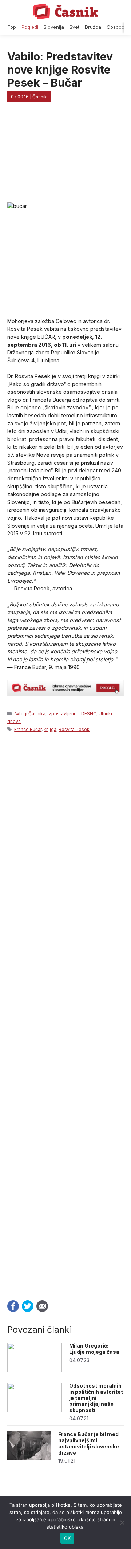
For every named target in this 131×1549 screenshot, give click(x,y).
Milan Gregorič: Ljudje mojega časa (94, 1348)
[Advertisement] (65, 1014)
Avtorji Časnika (29, 713)
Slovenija (54, 27)
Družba (93, 27)
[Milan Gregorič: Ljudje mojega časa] (34, 1370)
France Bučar (27, 729)
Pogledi (29, 27)
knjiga (50, 729)
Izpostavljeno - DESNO (72, 713)
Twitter (27, 1306)
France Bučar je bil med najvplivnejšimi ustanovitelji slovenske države (88, 1443)
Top (11, 27)
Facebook (13, 1306)
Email (42, 1306)
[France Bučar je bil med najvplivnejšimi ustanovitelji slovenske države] (29, 1458)
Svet (74, 27)
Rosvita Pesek (74, 729)
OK (67, 1538)
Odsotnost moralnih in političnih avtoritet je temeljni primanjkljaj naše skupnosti (96, 1398)
